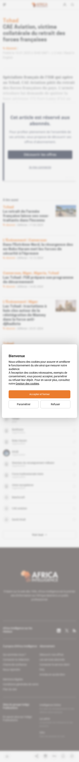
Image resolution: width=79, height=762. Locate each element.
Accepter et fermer (39, 394)
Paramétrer (23, 404)
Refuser (55, 404)
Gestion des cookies (27, 383)
